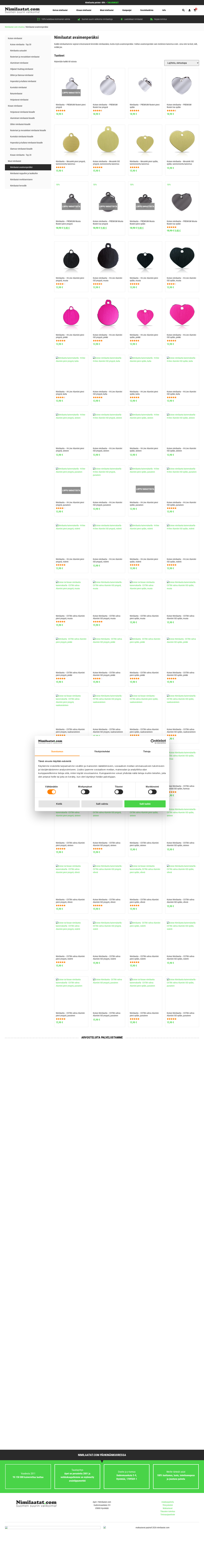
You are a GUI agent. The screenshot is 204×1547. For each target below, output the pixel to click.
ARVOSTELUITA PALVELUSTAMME (102, 1037)
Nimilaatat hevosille (18, 185)
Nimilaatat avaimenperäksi (21, 167)
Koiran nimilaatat (60, 10)
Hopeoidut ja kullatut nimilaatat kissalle (26, 142)
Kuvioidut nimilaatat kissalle (21, 136)
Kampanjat (126, 10)
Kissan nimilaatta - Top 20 (20, 155)
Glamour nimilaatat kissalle (21, 149)
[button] (183, 10)
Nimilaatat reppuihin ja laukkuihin (24, 173)
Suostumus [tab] (57, 751)
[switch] (85, 792)
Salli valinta (102, 804)
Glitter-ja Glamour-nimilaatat (21, 75)
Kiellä (59, 804)
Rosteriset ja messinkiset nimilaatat (24, 57)
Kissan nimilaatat (83, 10)
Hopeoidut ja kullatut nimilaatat (23, 81)
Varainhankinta (146, 10)
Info (164, 10)
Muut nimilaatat (106, 10)
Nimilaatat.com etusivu (14, 27)
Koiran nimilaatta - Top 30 (20, 44)
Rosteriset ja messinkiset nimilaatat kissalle (28, 130)
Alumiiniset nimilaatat (19, 63)
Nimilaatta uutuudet (18, 50)
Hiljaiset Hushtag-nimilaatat (21, 69)
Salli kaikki (145, 804)
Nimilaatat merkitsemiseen (21, 179)
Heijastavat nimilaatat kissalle (22, 112)
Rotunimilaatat (16, 93)
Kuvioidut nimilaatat (18, 87)
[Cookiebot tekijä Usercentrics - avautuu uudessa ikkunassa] (153, 741)
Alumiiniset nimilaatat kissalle (22, 118)
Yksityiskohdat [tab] (102, 751)
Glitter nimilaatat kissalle (20, 124)
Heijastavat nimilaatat (19, 100)
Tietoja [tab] (146, 751)
